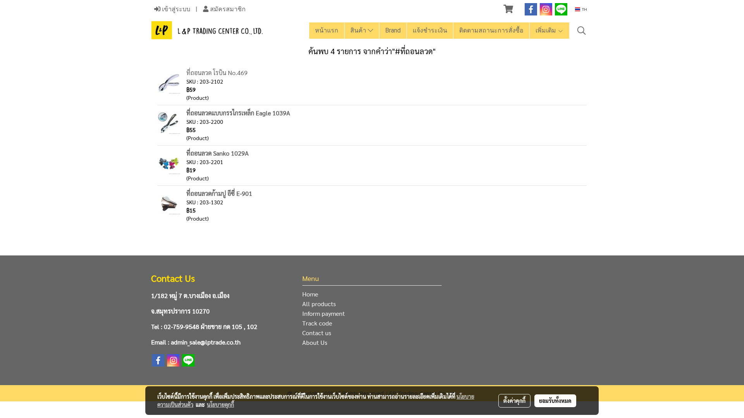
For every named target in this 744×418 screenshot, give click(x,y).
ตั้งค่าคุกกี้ (514, 400)
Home (310, 294)
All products (319, 304)
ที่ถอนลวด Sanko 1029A (217, 153)
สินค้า (359, 30)
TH (583, 9)
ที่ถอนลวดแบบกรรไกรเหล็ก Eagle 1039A (238, 113)
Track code (317, 323)
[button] (581, 30)
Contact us (316, 333)
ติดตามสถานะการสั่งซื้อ (491, 30)
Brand (393, 30)
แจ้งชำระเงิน (430, 30)
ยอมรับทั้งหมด (555, 400)
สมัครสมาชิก (227, 9)
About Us (314, 342)
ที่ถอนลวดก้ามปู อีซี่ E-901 (219, 193)
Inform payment (323, 313)
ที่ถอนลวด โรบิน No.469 (217, 73)
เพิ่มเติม (547, 30)
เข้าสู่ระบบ (175, 9)
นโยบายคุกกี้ (220, 404)
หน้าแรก (326, 30)
